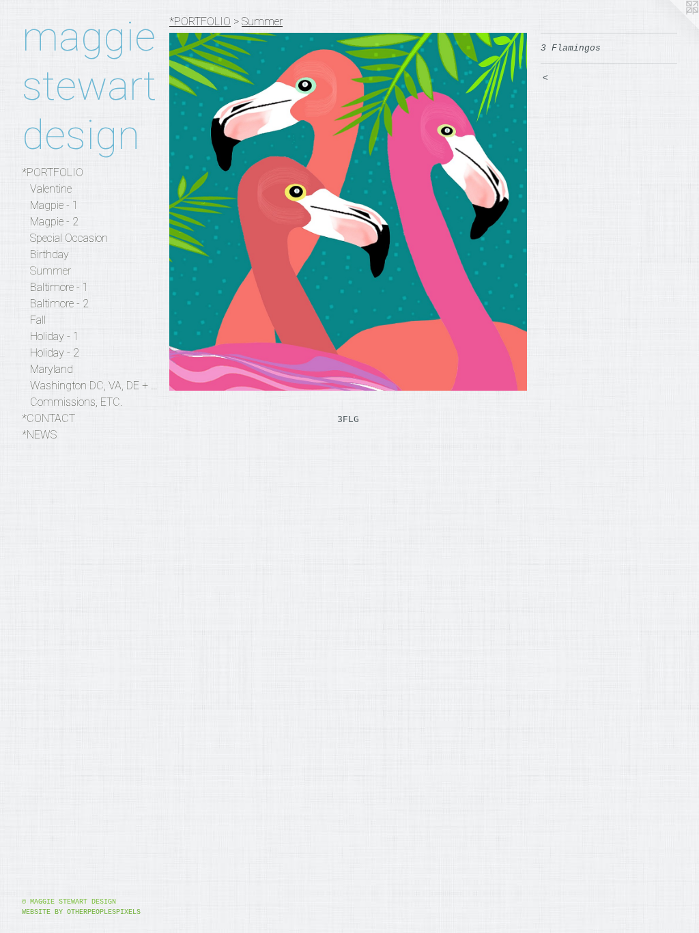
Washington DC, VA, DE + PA (94, 385)
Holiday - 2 (54, 352)
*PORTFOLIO (52, 172)
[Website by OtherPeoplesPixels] (671, 27)
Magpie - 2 (54, 221)
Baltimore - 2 (59, 303)
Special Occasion (69, 238)
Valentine (51, 188)
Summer (50, 270)
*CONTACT (48, 418)
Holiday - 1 (54, 336)
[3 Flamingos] (348, 212)
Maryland (51, 369)
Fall (38, 320)
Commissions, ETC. (76, 401)
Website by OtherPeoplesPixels (81, 912)
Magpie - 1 (54, 205)
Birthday (49, 254)
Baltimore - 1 (59, 287)
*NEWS (39, 434)
